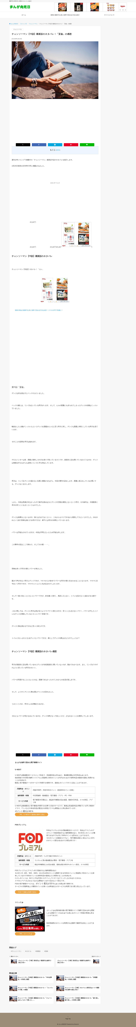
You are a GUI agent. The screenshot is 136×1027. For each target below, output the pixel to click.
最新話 (38, 951)
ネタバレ (29, 951)
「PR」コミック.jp (25, 934)
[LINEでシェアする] (87, 144)
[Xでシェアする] (23, 144)
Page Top (68, 1018)
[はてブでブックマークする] (55, 144)
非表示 (58, 150)
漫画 (46, 951)
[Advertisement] (55, 118)
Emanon (76, 1024)
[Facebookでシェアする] (39, 144)
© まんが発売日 (61, 1024)
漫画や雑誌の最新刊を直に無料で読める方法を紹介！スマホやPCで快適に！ (39, 310)
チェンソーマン (17, 29)
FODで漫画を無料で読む (27, 892)
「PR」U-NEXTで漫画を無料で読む (31, 814)
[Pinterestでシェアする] (71, 754)
